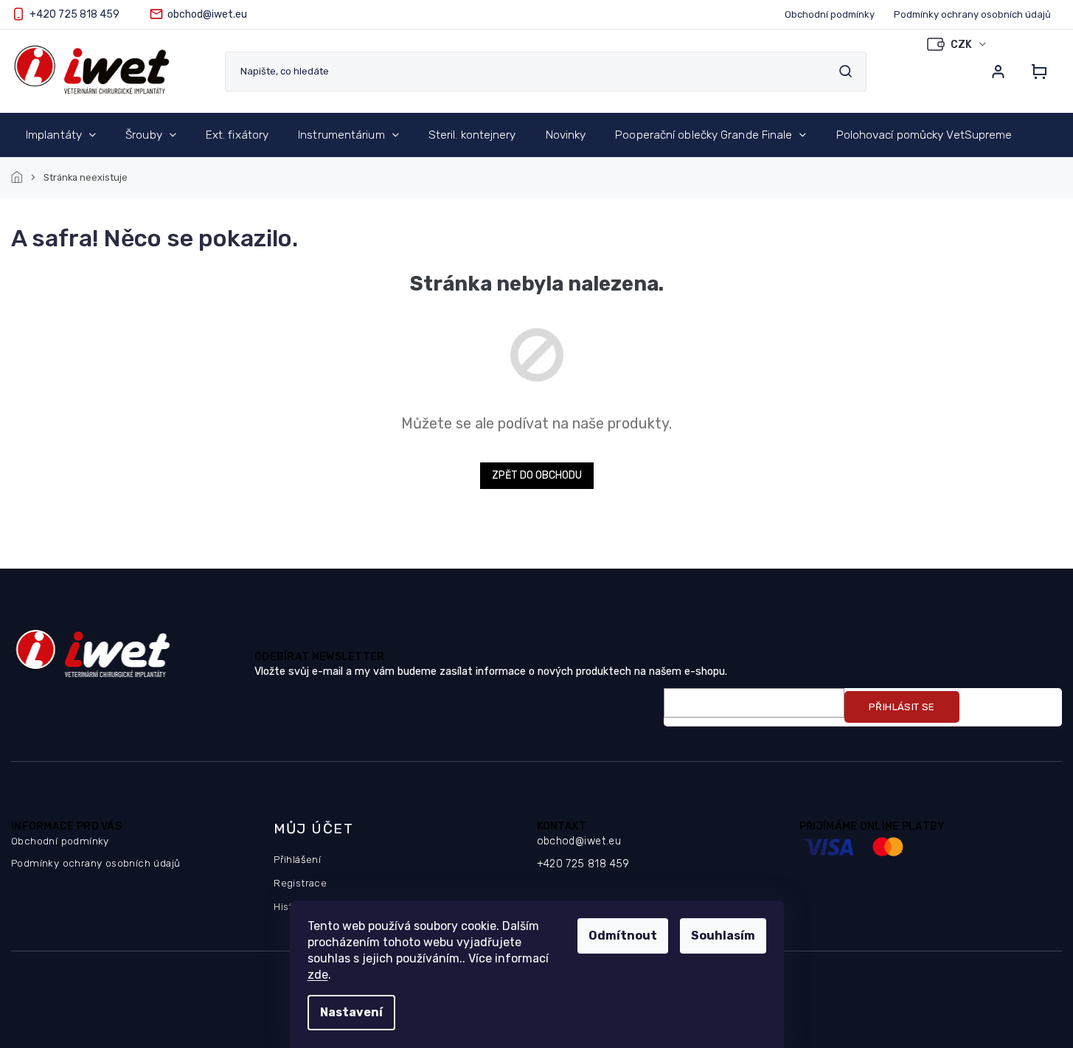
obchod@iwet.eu (579, 841)
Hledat (845, 71)
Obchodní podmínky (830, 14)
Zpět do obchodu (537, 475)
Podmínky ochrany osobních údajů (972, 14)
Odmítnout (622, 936)
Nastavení (351, 1012)
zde (318, 975)
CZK (962, 44)
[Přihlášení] (998, 71)
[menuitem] (61, 135)
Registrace (300, 883)
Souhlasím (723, 936)
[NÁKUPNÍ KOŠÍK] (1034, 71)
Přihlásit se (902, 706)
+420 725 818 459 (583, 864)
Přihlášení (297, 859)
